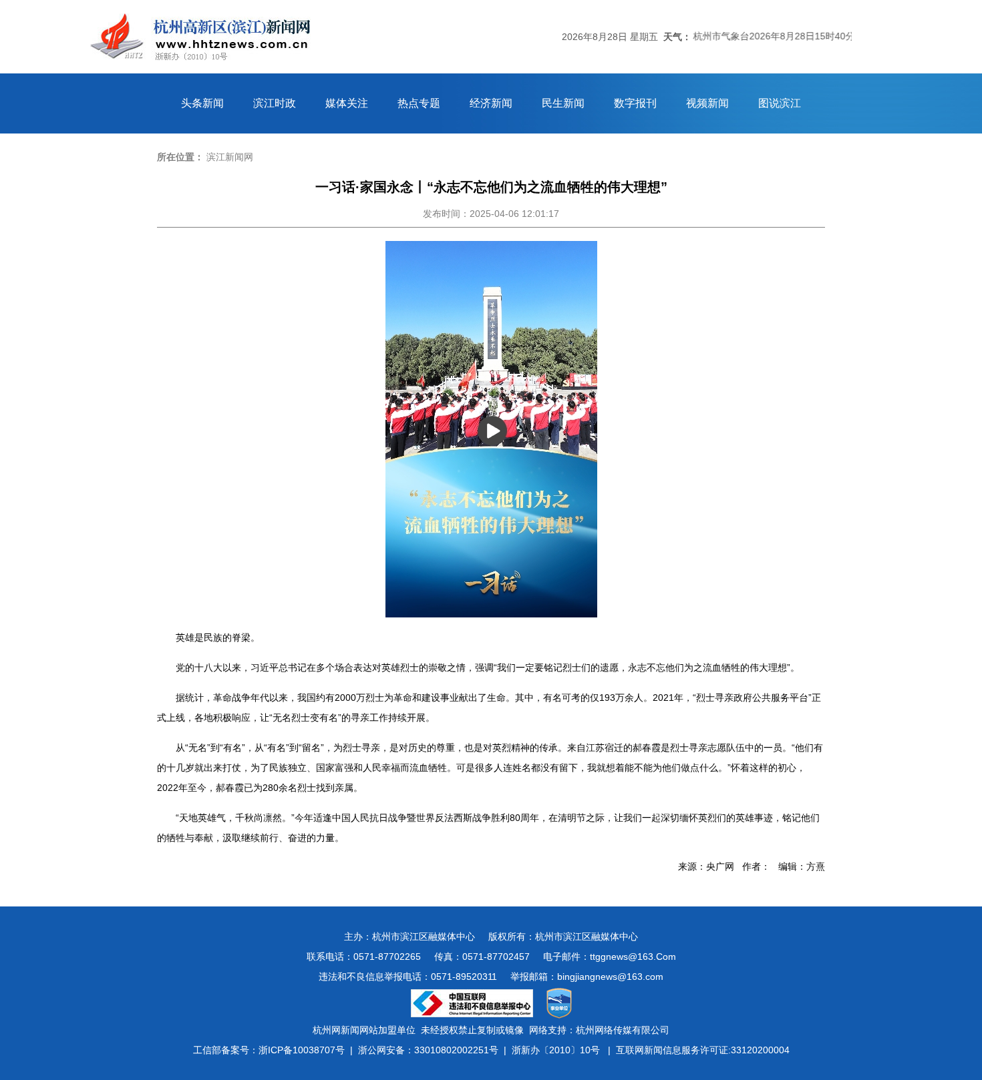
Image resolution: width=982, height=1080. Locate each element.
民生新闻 (563, 103)
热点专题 (418, 103)
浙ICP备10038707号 (302, 1050)
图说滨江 (779, 103)
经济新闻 (491, 103)
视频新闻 (707, 103)
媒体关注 (346, 103)
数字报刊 (635, 103)
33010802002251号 (456, 1050)
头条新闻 (202, 103)
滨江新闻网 (229, 157)
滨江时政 (274, 103)
